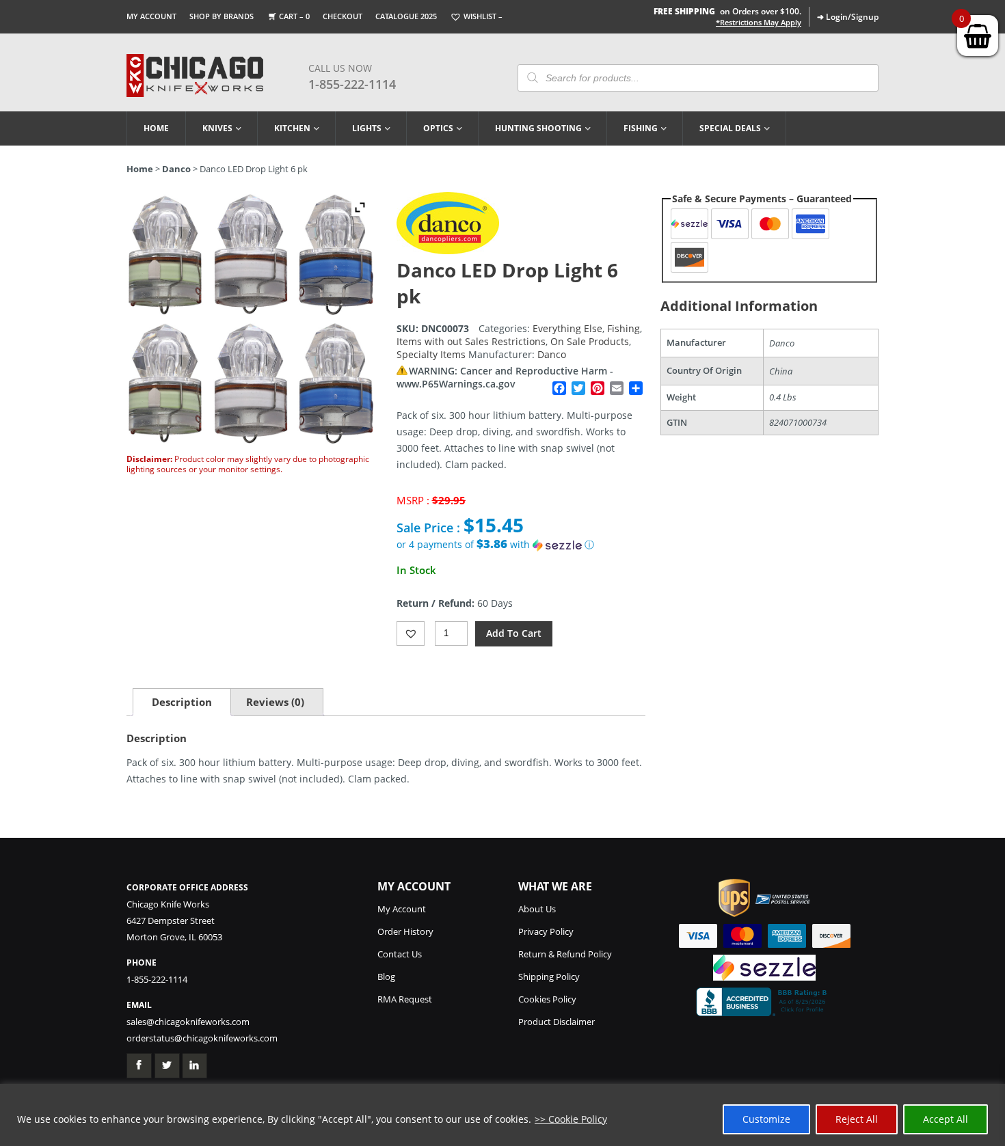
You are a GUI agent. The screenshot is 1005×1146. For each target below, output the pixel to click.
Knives (217, 128)
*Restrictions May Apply (758, 22)
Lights (366, 128)
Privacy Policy (546, 931)
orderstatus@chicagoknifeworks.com (202, 1038)
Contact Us (399, 954)
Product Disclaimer (556, 1021)
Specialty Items (431, 354)
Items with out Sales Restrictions (471, 341)
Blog (386, 976)
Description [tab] (182, 702)
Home (156, 128)
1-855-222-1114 (352, 84)
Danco (176, 169)
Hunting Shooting (538, 128)
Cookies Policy (547, 999)
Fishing (641, 128)
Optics (438, 128)
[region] (502, 1115)
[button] (521, 544)
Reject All (856, 1119)
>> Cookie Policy (571, 1119)
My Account (151, 16)
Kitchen (292, 128)
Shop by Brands (221, 16)
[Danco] (448, 250)
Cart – (294, 16)
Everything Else (567, 328)
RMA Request (404, 999)
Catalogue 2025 (406, 16)
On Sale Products (589, 341)
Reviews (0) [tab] (275, 702)
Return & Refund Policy (565, 954)
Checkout (342, 16)
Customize (766, 1119)
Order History (405, 931)
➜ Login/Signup (848, 17)
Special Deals (730, 128)
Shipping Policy (549, 976)
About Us (537, 909)
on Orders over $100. (727, 11)
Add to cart (513, 633)
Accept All (945, 1119)
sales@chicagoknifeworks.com (188, 1021)
